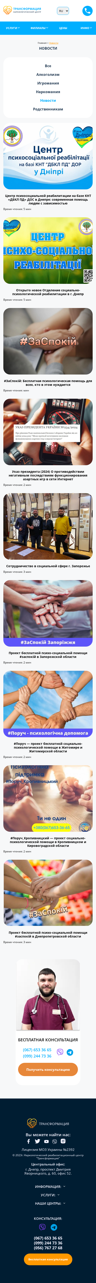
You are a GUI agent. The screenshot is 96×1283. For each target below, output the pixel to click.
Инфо (85, 28)
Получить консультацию (48, 1069)
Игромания (48, 83)
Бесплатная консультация (48, 1259)
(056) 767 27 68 (48, 1247)
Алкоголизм (48, 75)
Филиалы (38, 28)
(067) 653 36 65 (37, 1049)
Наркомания (48, 92)
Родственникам (48, 109)
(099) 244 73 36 (37, 1055)
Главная (42, 42)
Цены (63, 28)
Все (48, 66)
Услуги (11, 28)
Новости (48, 100)
